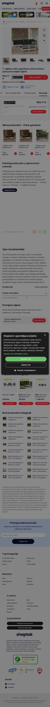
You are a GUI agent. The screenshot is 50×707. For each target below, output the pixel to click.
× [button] (45, 335)
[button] (25, 354)
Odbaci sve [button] (25, 365)
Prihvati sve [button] (26, 359)
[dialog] (25, 353)
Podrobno (39, 350)
